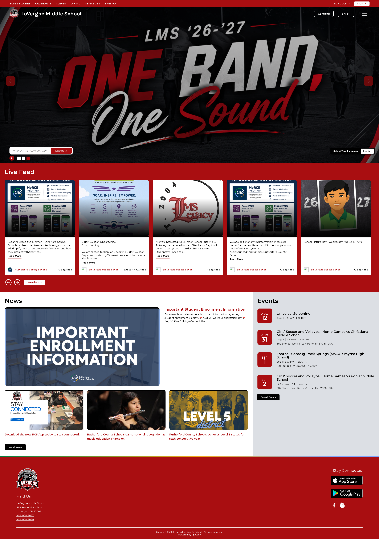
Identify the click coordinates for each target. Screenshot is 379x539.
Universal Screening (293, 313)
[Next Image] (368, 81)
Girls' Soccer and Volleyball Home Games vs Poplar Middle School (325, 378)
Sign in (362, 3)
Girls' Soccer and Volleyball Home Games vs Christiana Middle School (322, 333)
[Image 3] (28, 158)
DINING (75, 3)
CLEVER (61, 3)
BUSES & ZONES (19, 3)
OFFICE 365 (92, 3)
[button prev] (8, 282)
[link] (324, 14)
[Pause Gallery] (11, 158)
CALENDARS (43, 3)
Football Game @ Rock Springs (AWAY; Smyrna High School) (320, 355)
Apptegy (196, 534)
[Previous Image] (10, 81)
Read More (14, 256)
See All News (15, 447)
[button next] (17, 282)
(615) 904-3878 (25, 519)
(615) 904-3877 (25, 515)
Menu (365, 14)
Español (366, 151)
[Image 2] (23, 158)
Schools (340, 3)
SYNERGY (111, 3)
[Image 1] (19, 158)
